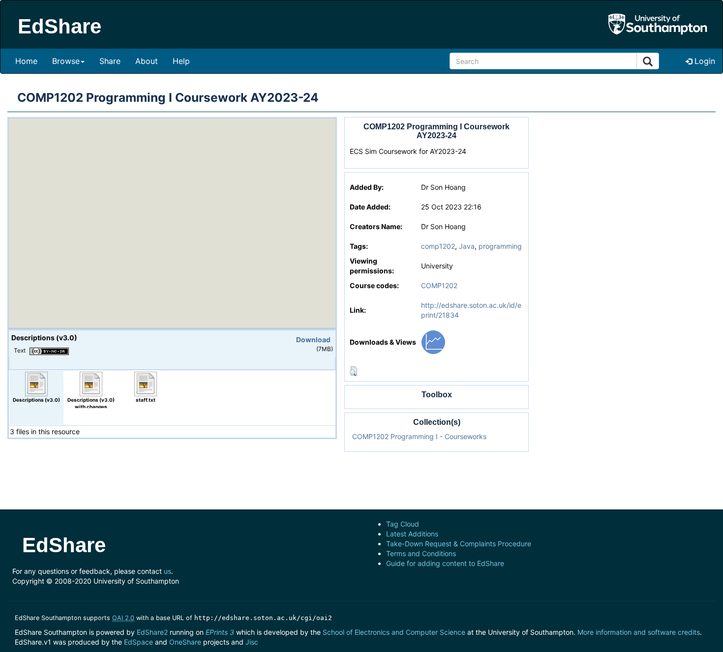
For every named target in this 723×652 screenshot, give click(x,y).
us (167, 571)
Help (181, 61)
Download (313, 339)
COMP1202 (439, 285)
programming (500, 246)
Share (109, 61)
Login (703, 61)
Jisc (251, 642)
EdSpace (138, 642)
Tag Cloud (402, 524)
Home (26, 61)
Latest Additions (412, 534)
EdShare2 (152, 632)
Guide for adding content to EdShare (445, 563)
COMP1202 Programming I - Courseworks (419, 436)
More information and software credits (638, 632)
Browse (66, 61)
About (146, 61)
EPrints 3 (220, 632)
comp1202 (438, 246)
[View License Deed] (49, 350)
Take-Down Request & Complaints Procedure (458, 543)
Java (467, 246)
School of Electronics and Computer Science (394, 632)
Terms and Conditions (421, 553)
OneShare (185, 642)
